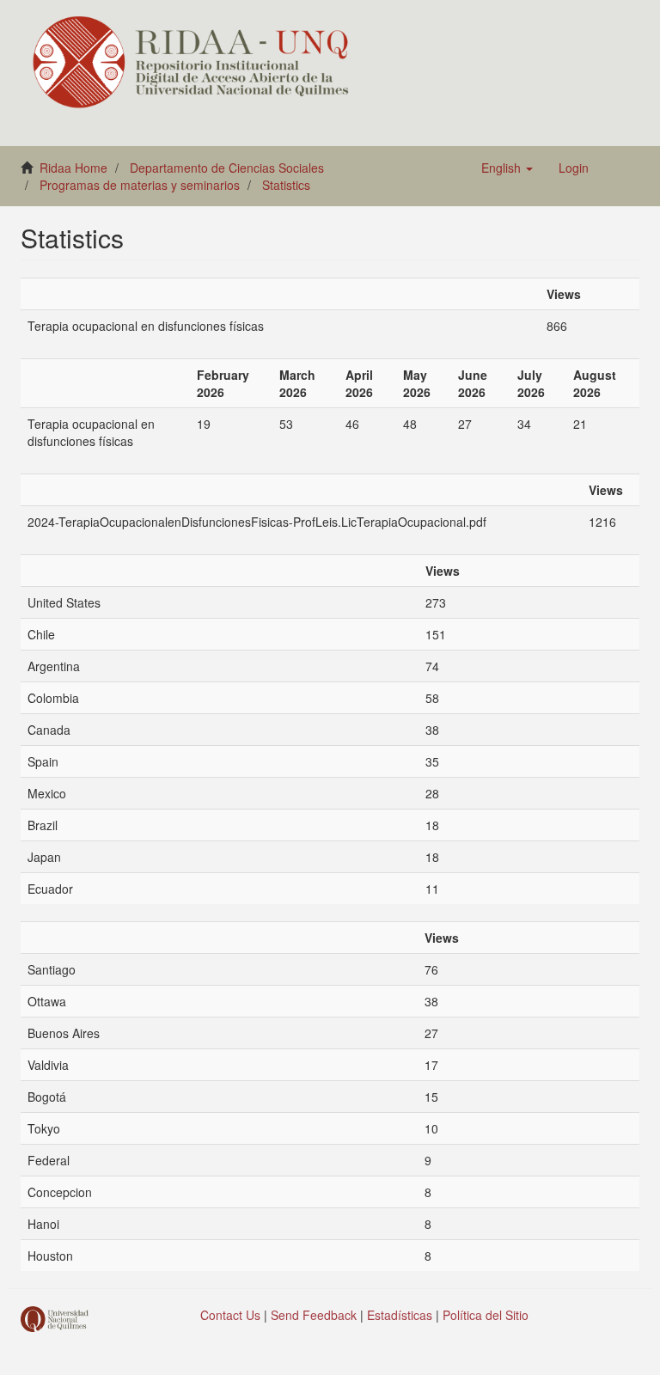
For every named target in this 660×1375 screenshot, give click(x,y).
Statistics (286, 184)
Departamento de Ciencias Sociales (227, 167)
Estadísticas (399, 1314)
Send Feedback (314, 1314)
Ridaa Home (73, 167)
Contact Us (230, 1314)
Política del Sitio (486, 1314)
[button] (507, 167)
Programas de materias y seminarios (140, 184)
